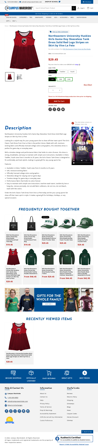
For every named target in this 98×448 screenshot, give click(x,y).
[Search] (74, 8)
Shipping (70, 400)
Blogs (69, 407)
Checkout (88, 2)
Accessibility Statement (48, 414)
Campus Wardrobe (17, 438)
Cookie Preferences (46, 420)
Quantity (52, 86)
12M (52, 79)
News (69, 410)
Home (6, 26)
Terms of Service (46, 407)
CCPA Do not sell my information (51, 417)
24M (68, 79)
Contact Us (43, 397)
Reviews (70, 393)
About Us (43, 393)
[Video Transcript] (77, 128)
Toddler (62, 72)
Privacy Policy (44, 403)
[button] (23, 17)
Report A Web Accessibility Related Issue (74, 444)
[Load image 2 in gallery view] (19, 76)
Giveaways (70, 403)
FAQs (41, 400)
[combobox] (55, 8)
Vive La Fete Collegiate (60, 32)
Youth (72, 72)
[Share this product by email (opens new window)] (63, 109)
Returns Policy (72, 397)
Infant (52, 72)
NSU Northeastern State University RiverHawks (77, 49)
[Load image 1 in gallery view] (9, 76)
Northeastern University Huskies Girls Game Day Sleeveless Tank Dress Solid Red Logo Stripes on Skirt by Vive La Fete (44, 26)
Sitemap (70, 420)
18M (60, 79)
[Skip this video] (73, 128)
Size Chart (88, 85)
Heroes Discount (72, 417)
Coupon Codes (72, 414)
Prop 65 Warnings (46, 410)
